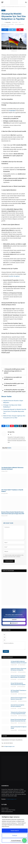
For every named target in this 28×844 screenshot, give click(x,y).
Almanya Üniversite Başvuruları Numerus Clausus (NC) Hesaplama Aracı (18, 699)
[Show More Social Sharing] (25, 29)
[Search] (26, 2)
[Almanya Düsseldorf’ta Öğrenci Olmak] (5, 728)
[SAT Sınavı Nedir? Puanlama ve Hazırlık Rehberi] (14, 481)
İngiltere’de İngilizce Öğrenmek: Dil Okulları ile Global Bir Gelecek (18, 670)
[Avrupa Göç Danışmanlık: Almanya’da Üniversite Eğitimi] (5, 685)
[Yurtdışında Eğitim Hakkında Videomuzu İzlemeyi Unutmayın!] (14, 458)
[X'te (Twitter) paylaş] (12, 29)
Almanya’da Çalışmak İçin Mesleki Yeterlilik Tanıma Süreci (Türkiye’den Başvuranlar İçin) (14, 411)
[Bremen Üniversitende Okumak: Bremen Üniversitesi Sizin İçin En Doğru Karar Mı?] (14, 503)
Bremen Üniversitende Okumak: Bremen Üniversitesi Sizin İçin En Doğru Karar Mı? (18, 721)
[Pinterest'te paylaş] (19, 29)
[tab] (14, 371)
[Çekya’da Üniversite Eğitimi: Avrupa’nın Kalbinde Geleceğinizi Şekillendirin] (5, 707)
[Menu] (2, 2)
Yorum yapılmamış (20, 24)
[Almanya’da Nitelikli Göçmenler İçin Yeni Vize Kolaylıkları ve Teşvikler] (14, 41)
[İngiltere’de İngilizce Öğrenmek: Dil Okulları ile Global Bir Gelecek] (5, 670)
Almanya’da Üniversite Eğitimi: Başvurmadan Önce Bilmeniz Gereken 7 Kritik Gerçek (18, 677)
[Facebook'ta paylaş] (5, 29)
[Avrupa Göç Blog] (14, 2)
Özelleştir (14, 835)
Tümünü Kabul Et (14, 830)
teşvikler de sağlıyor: (14, 276)
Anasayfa (3, 6)
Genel (3, 10)
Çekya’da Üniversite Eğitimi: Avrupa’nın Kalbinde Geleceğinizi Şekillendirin (17, 706)
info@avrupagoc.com (9, 746)
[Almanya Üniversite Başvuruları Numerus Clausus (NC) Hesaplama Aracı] (5, 699)
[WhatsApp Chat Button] (24, 840)
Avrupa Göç (8, 22)
